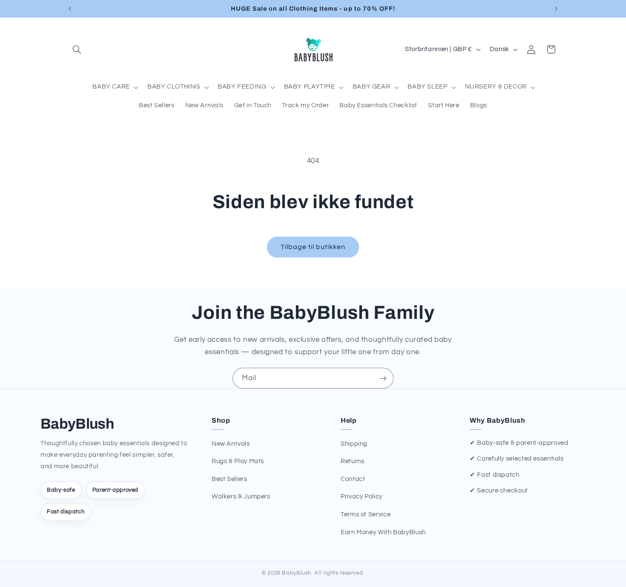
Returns (352, 461)
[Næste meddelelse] (556, 8)
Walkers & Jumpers (241, 496)
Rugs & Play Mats (238, 461)
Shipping (354, 444)
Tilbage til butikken (313, 246)
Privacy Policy (361, 496)
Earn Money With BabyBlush (383, 532)
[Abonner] (383, 378)
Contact (353, 479)
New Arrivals (231, 444)
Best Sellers (229, 479)
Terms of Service (366, 514)
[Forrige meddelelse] (69, 8)
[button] (77, 49)
